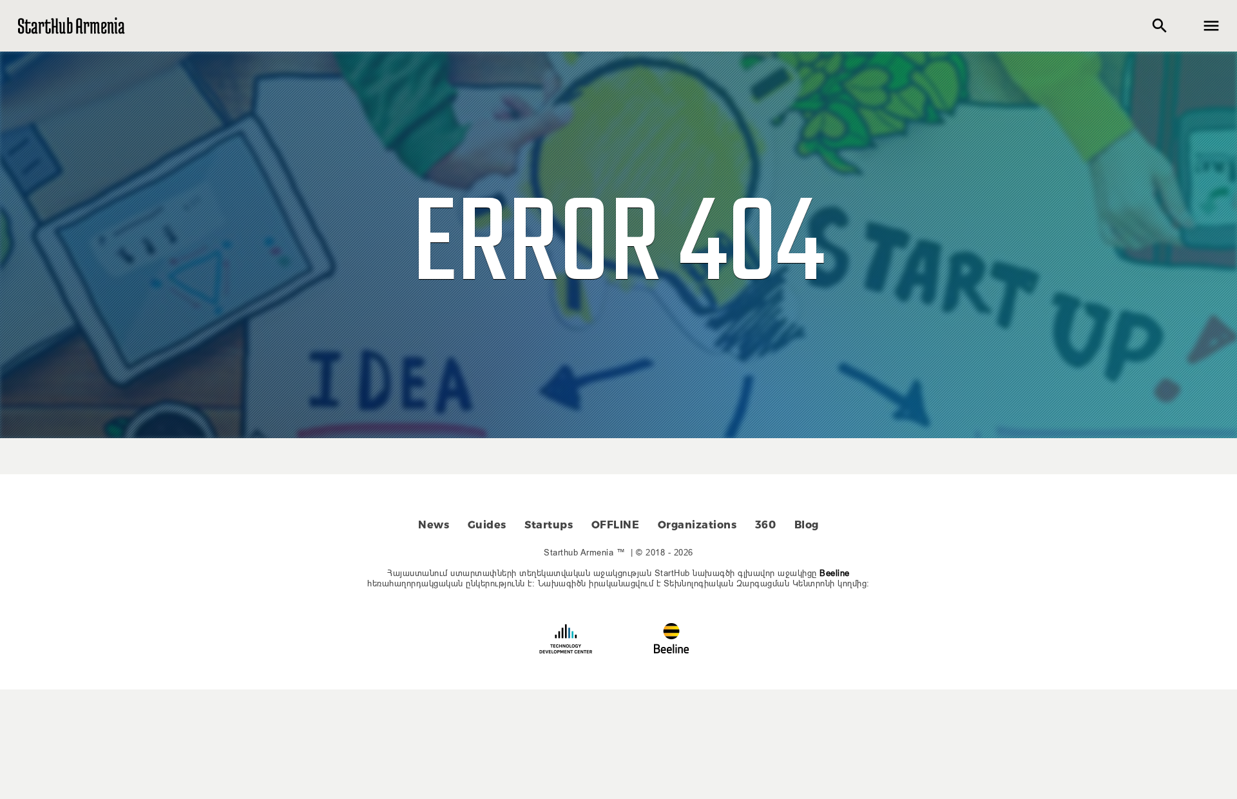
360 (765, 525)
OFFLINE (615, 525)
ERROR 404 (618, 247)
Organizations (697, 525)
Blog (806, 525)
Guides (487, 525)
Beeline (835, 573)
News (433, 525)
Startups (548, 525)
